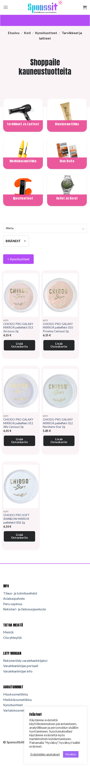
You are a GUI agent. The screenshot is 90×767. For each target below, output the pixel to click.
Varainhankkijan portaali (20, 666)
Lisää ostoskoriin (19, 345)
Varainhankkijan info (17, 671)
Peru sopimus (12, 604)
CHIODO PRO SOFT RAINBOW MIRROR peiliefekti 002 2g (16, 518)
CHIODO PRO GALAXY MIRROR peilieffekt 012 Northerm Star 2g (58, 423)
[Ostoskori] (85, 7)
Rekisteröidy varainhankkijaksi (25, 660)
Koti (27, 33)
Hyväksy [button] (71, 754)
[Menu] (5, 7)
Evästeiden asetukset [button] (45, 754)
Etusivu (13, 33)
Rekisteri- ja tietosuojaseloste (24, 609)
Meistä (8, 632)
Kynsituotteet (46, 33)
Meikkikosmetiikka (17, 700)
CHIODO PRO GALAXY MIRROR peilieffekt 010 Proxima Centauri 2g (58, 327)
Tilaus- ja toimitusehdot (20, 593)
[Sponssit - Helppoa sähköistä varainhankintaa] (45, 7)
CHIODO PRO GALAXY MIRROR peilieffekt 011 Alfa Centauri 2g (18, 423)
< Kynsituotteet (18, 259)
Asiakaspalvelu (14, 598)
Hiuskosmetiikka (15, 694)
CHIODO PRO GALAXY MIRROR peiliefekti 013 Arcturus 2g (18, 327)
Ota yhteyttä (12, 637)
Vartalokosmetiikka (17, 710)
